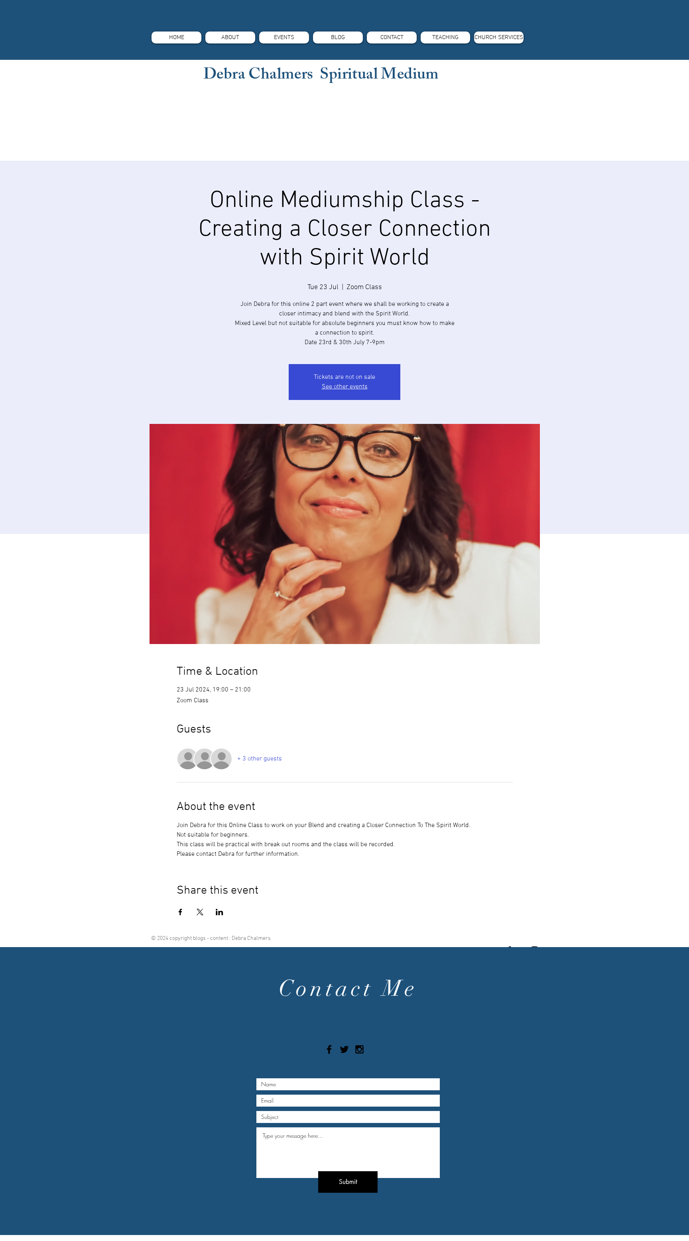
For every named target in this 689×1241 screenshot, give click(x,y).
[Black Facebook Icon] (329, 1049)
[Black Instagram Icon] (359, 1049)
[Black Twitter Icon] (344, 1049)
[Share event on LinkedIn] (219, 912)
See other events (345, 387)
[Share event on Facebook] (180, 912)
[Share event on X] (200, 912)
